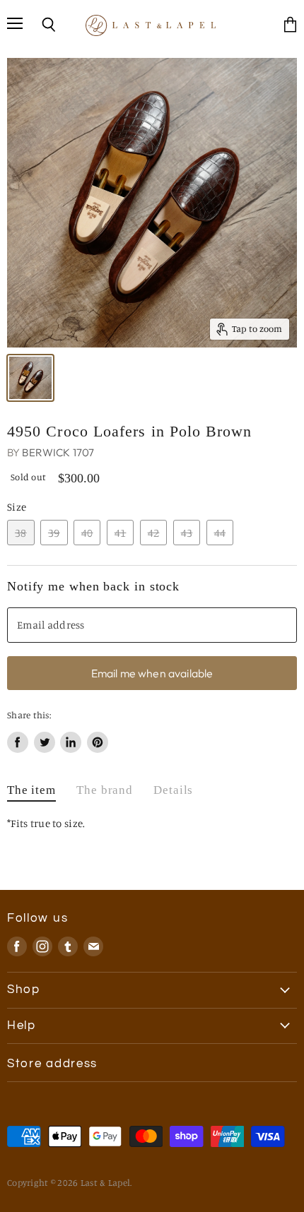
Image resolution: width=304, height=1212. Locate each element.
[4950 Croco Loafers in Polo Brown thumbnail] (30, 377)
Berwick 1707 (58, 452)
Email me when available (152, 673)
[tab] (31, 793)
